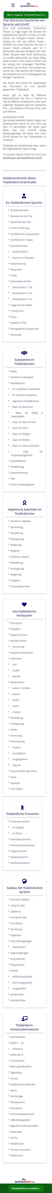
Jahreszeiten (16, 1108)
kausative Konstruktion (21, 652)
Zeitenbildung (17, 741)
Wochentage (16, 1096)
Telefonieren (16, 1155)
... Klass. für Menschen (21, 406)
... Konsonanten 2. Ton (21, 293)
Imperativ (15, 783)
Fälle (12, 478)
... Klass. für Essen (19, 427)
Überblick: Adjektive (20, 521)
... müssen (15, 712)
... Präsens (15, 747)
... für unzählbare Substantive (25, 389)
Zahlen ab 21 (17, 1054)
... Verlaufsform (18, 753)
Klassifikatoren (17, 383)
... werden (15, 676)
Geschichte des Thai (20, 222)
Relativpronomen (19, 857)
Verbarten (15, 629)
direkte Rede (17, 994)
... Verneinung (17, 646)
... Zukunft (15, 765)
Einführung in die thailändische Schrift (22, 157)
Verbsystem (16, 623)
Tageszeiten (16, 1072)
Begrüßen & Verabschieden (24, 1125)
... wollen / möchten (20, 688)
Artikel (13, 371)
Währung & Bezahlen (20, 1066)
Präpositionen (17, 964)
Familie (14, 1137)
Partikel (14, 970)
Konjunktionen (17, 958)
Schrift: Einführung (19, 228)
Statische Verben (19, 635)
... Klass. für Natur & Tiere (23, 422)
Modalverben (17, 682)
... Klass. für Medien (20, 439)
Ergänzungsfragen (19, 953)
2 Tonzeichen (17, 311)
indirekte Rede (18, 1000)
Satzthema (15, 911)
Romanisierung (18, 263)
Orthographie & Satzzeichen (24, 328)
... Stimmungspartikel (21, 982)
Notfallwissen (17, 1143)
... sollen (14, 706)
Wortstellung (16, 533)
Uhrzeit (14, 1078)
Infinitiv (13, 729)
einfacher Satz (17, 905)
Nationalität (16, 1131)
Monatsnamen (17, 1102)
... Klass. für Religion (20, 433)
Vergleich (15, 550)
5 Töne (13, 275)
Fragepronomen (18, 851)
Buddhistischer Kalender (23, 1084)
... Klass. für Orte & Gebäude (24, 445)
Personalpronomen (20, 821)
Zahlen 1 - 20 (17, 1043)
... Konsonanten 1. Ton (21, 287)
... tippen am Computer (22, 257)
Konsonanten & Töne (20, 281)
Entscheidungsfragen (21, 941)
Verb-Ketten (16, 789)
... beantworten (18, 947)
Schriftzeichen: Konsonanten (24, 234)
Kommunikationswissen (22, 1114)
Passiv (13, 777)
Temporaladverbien (20, 586)
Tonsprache (16, 269)
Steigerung (15, 544)
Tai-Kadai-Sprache (19, 210)
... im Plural (16, 833)
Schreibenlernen (18, 245)
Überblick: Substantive (22, 377)
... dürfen (14, 700)
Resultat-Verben (18, 640)
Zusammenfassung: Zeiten (23, 771)
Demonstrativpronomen (22, 845)
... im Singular (17, 827)
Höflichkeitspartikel (20, 1120)
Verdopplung (17, 539)
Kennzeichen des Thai (21, 216)
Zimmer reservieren (20, 1149)
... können (15, 694)
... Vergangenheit (18, 759)
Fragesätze (15, 935)
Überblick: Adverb (19, 556)
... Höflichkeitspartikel (21, 976)
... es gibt (14, 670)
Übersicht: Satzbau (20, 899)
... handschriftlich (19, 251)
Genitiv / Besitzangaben (22, 484)
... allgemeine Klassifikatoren (24, 401)
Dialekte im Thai (18, 322)
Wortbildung (16, 527)
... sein (13, 664)
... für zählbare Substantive (23, 395)
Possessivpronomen (20, 839)
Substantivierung (18, 472)
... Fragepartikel (18, 988)
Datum (13, 1090)
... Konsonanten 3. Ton (21, 299)
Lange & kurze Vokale (21, 305)
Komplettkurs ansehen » (26, 1188)
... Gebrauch (16, 1049)
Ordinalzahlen (17, 1060)
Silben (13, 317)
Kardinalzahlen (17, 1037)
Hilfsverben (16, 658)
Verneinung (16, 735)
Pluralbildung (17, 466)
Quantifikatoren (18, 460)
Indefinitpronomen (19, 863)
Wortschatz (16, 334)
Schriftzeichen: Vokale (21, 239)
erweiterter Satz (18, 917)
